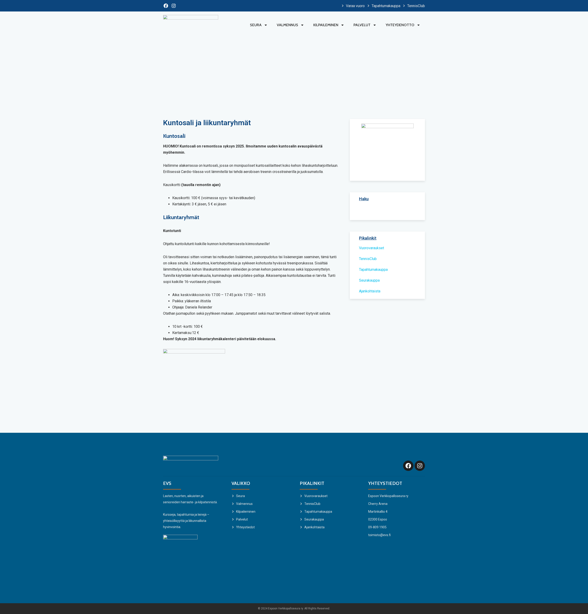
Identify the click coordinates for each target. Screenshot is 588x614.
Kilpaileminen (325, 25)
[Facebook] (166, 5)
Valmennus (287, 25)
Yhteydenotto (400, 25)
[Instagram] (173, 5)
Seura (256, 25)
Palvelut (361, 25)
